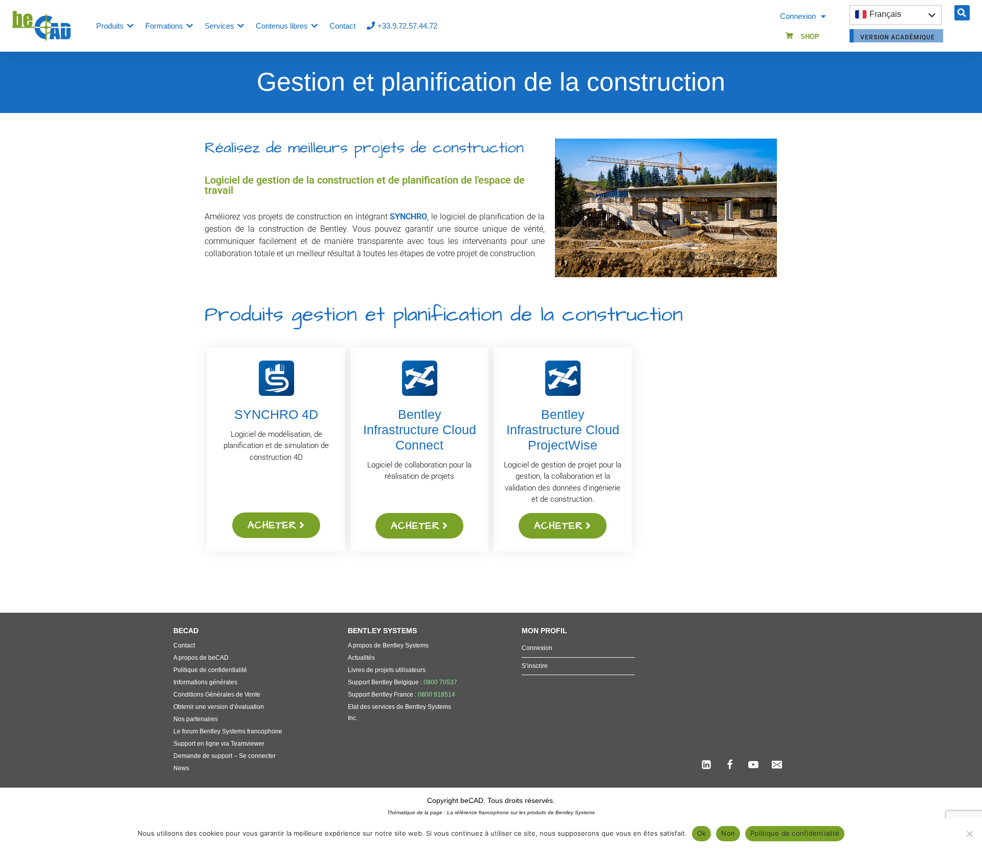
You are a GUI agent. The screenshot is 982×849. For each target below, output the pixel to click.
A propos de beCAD (201, 657)
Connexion (798, 16)
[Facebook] (730, 764)
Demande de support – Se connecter (224, 755)
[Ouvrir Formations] (189, 26)
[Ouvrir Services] (240, 26)
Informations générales (205, 682)
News (181, 768)
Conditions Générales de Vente (216, 694)
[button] (962, 12)
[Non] (969, 834)
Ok (701, 833)
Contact (184, 645)
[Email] (777, 764)
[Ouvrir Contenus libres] (314, 26)
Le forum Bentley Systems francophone (227, 731)
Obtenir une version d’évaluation (218, 706)
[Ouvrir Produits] (130, 26)
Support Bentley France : (401, 694)
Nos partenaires (195, 719)
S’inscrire (535, 665)
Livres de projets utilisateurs (387, 670)
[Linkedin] (706, 764)
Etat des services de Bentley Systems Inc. (399, 712)
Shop (809, 36)
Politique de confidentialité (210, 670)
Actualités (361, 657)
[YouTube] (753, 764)
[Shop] (789, 36)
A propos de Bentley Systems (388, 645)
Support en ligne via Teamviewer (218, 743)
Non (728, 833)
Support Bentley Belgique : (402, 682)
